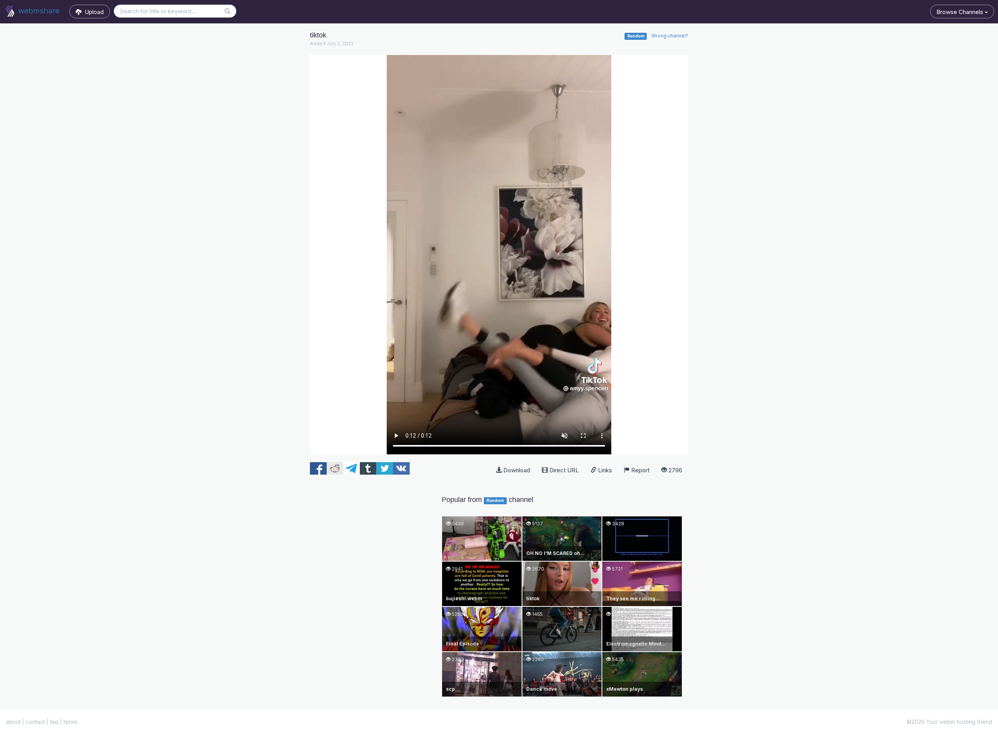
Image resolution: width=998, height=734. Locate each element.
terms (71, 721)
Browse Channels (960, 12)
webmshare (38, 10)
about (13, 721)
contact (35, 721)
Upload (92, 12)
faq (54, 721)
